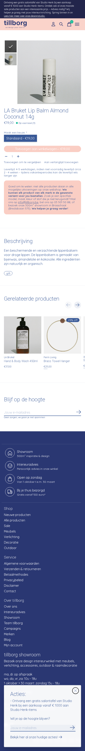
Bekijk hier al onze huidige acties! (34, 737)
